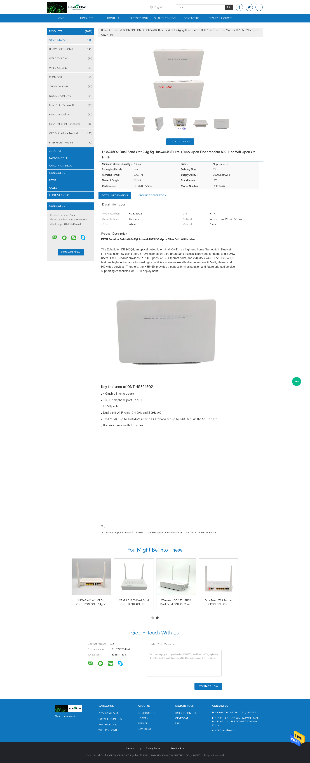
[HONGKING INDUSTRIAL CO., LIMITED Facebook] (239, 7)
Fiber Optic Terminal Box (70, 105)
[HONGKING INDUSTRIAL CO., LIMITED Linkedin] (259, 7)
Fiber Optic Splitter (70, 114)
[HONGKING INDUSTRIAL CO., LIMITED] (54, 237)
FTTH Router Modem (70, 142)
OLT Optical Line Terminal (70, 133)
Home (60, 18)
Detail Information (115, 195)
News (52, 180)
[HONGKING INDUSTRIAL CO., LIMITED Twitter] (249, 7)
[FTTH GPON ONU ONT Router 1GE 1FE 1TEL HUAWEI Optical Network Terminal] (176, 578)
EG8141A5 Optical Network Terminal (123, 532)
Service (143, 723)
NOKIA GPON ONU (70, 96)
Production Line (186, 713)
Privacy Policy (153, 748)
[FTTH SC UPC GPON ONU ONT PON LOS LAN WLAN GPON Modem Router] (91, 578)
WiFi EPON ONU (70, 68)
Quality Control (165, 18)
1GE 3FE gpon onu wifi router (164, 532)
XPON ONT (70, 77)
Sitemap (130, 748)
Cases (53, 188)
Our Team (144, 729)
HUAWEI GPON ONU (70, 49)
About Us (113, 18)
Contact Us (191, 18)
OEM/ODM (181, 718)
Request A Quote (220, 18)
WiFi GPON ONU (70, 58)
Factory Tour (139, 18)
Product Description (152, 195)
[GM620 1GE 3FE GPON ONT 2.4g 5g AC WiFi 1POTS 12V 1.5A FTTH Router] (218, 578)
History (143, 718)
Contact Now (180, 141)
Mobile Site (177, 748)
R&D (177, 723)
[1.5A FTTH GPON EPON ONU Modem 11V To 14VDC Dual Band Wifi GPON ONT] (134, 578)
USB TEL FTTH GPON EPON (200, 532)
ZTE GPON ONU (70, 86)
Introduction (147, 713)
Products (86, 18)
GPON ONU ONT (70, 40)
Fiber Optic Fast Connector (70, 124)
